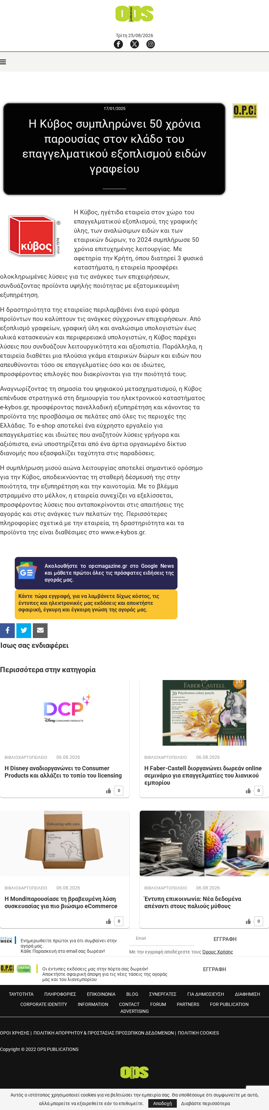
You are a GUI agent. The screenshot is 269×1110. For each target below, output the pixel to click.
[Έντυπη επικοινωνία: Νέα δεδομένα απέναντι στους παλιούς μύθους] (204, 843)
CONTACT (129, 1004)
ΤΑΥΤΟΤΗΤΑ (21, 994)
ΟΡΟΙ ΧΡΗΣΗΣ (15, 1032)
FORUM (158, 1004)
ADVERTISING (134, 1011)
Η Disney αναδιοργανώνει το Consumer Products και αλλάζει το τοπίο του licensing (63, 772)
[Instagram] (150, 44)
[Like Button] (108, 791)
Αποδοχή (162, 1103)
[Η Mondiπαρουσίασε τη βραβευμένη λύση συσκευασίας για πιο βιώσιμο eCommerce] (64, 843)
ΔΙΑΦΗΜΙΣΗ (247, 994)
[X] (134, 44)
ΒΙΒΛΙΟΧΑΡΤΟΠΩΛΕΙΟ (26, 757)
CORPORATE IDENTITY (43, 1004)
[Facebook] (118, 44)
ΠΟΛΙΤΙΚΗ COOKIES (198, 1032)
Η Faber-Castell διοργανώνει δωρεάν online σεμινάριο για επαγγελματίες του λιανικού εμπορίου (203, 775)
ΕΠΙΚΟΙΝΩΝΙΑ (101, 994)
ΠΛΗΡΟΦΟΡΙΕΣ (60, 994)
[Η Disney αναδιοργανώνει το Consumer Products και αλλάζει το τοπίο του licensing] (64, 713)
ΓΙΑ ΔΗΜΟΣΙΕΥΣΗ (205, 994)
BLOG (132, 994)
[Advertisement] (236, 300)
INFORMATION (93, 1004)
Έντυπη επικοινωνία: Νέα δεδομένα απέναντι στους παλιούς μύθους (192, 902)
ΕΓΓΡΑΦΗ (225, 939)
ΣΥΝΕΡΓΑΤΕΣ (162, 994)
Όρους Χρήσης (217, 951)
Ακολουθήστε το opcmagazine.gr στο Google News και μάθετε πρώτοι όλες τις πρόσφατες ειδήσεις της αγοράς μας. (109, 573)
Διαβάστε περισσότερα (205, 1103)
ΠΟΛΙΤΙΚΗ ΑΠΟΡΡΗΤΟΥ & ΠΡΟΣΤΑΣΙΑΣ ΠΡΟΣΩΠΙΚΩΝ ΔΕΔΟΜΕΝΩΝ (103, 1032)
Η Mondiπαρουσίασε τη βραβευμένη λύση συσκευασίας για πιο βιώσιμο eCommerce (61, 902)
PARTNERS (188, 1004)
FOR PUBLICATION (229, 1004)
